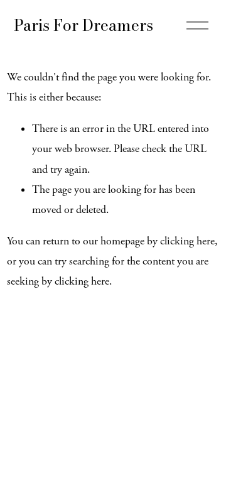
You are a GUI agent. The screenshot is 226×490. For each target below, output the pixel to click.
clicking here (187, 241)
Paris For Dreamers (83, 25)
